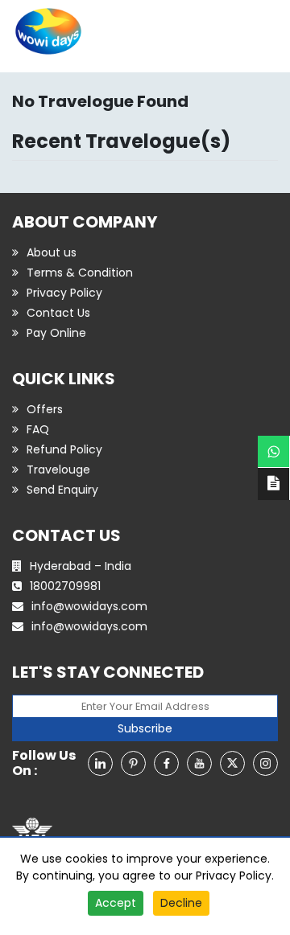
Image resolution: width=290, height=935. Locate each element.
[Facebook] (166, 763)
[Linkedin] (100, 763)
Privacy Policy (233, 875)
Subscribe (145, 728)
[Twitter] (232, 763)
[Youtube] (199, 763)
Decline (181, 903)
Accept (115, 903)
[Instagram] (265, 763)
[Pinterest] (133, 763)
